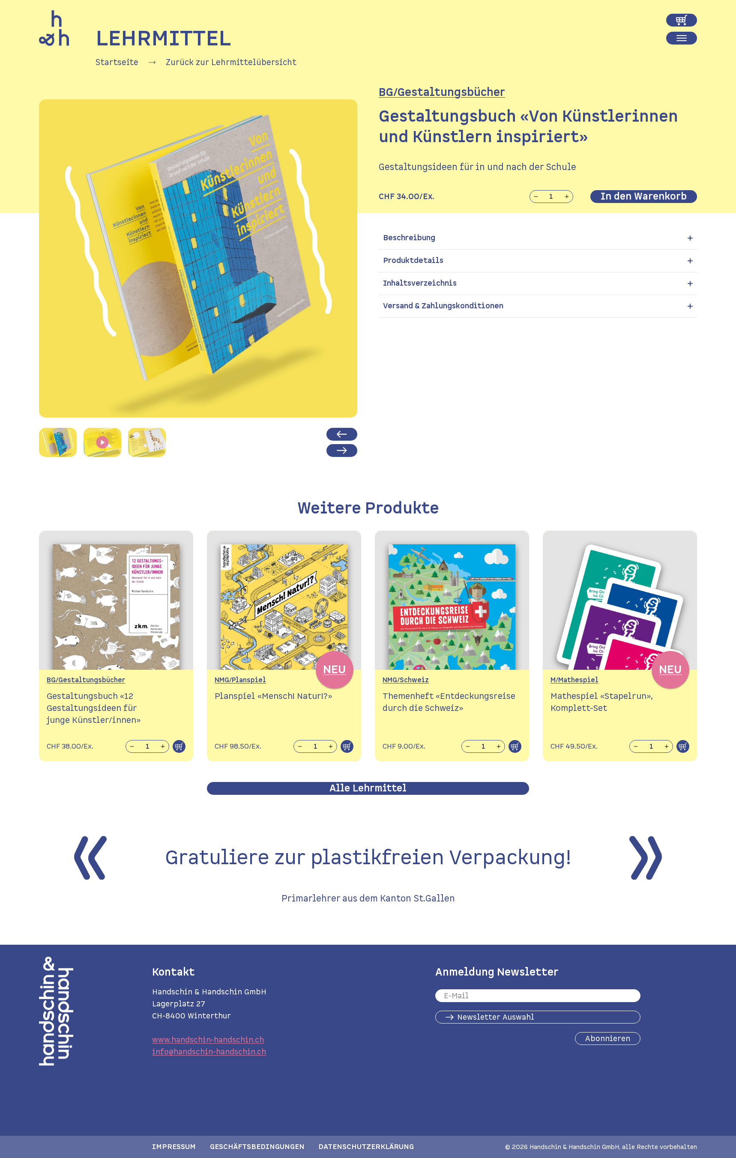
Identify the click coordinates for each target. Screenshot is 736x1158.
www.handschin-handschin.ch (208, 1040)
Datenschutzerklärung (366, 1146)
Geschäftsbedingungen (257, 1146)
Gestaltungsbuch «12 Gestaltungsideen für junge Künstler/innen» (94, 708)
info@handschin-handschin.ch (209, 1052)
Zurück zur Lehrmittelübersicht (231, 62)
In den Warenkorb (644, 196)
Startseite (117, 62)
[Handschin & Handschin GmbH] (54, 28)
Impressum (174, 1146)
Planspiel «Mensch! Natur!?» (273, 696)
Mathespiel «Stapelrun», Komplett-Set (602, 702)
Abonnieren (607, 1038)
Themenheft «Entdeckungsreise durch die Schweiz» (449, 702)
